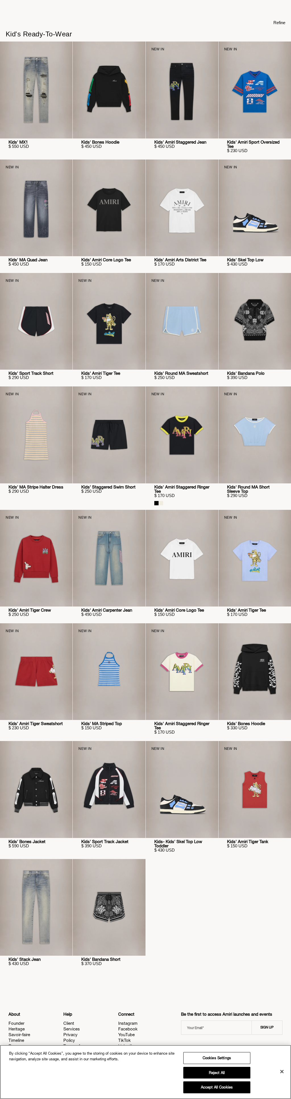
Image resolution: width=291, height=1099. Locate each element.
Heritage (17, 1028)
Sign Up (267, 1027)
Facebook (128, 1028)
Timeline (16, 1040)
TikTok (124, 1040)
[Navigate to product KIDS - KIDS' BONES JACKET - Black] (36, 789)
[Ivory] (161, 503)
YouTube (126, 1034)
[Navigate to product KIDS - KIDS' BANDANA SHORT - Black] (109, 907)
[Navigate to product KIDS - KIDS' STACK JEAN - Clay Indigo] (36, 907)
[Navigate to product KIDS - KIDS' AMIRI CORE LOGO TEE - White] (182, 558)
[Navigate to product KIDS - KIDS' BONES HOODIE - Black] (109, 90)
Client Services (71, 1026)
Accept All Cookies (217, 1087)
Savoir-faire (19, 1034)
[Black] (156, 503)
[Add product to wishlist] (64, 50)
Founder (16, 1023)
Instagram (128, 1023)
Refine (279, 22)
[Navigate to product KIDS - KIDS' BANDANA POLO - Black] (255, 321)
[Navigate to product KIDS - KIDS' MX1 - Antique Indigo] (36, 90)
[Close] (282, 1071)
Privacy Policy (70, 1037)
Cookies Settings (217, 1058)
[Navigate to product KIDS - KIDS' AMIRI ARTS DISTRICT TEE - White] (182, 208)
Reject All (217, 1073)
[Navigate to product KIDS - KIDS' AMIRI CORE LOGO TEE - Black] (109, 208)
